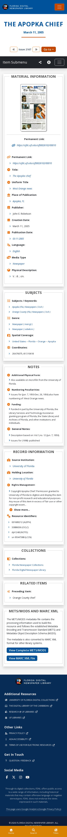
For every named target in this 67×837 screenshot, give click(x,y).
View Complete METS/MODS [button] (27, 650)
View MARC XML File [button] (22, 658)
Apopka (52, 341)
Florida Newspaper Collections (27, 564)
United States (19, 341)
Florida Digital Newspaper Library (29, 569)
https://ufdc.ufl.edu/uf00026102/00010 (32, 163)
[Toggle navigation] (59, 7)
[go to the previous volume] (14, 49)
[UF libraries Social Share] (40, 62)
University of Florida (23, 466)
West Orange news (22, 188)
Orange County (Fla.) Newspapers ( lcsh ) (31, 311)
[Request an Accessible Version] (49, 62)
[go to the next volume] (36, 49)
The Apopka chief (22, 175)
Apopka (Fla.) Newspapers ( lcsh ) (27, 306)
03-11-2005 (18, 238)
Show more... (22, 509)
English (16, 251)
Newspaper (19, 263)
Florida (32, 341)
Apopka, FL (18, 201)
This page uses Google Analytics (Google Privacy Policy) (33, 809)
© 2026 (33, 824)
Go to (47, 49)
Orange (42, 341)
